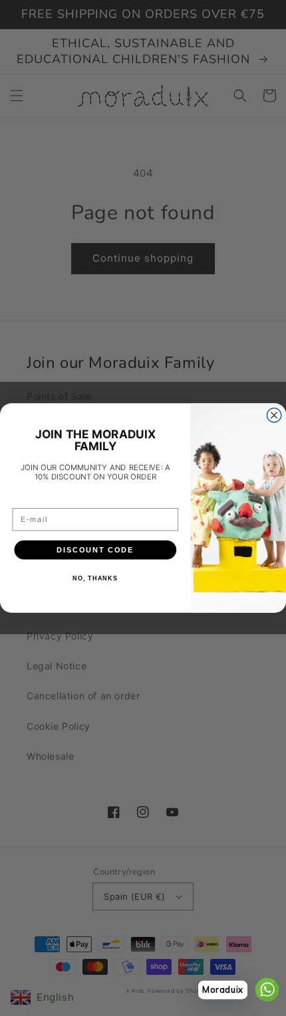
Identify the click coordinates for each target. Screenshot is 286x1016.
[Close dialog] (274, 415)
